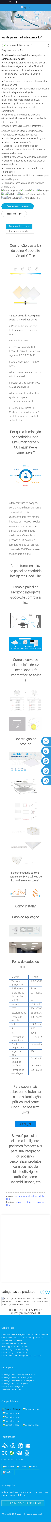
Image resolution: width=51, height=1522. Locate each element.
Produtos (28, 20)
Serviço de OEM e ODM (11, 1389)
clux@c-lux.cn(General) (18, 1350)
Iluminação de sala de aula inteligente (17, 1380)
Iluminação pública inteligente (14, 1383)
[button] (25, 1124)
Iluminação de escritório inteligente (16, 1377)
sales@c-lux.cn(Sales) (17, 1353)
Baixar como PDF (14, 214)
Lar (13, 20)
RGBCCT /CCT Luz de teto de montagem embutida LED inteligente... (25, 1311)
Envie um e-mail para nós (18, 206)
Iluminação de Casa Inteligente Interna (18, 1374)
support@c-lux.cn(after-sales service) (24, 1356)
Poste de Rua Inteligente (12, 1386)
